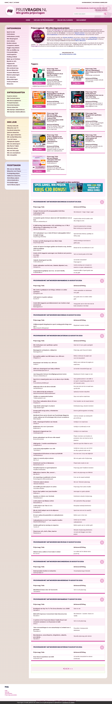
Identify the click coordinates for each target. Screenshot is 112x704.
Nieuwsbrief (81, 20)
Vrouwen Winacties (13, 72)
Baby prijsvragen (12, 79)
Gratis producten (12, 81)
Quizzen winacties (13, 132)
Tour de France (12, 139)
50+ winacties (11, 77)
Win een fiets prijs (13, 150)
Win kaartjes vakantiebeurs (16, 109)
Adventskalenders (13, 180)
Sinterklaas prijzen (13, 178)
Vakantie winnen (12, 66)
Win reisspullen (12, 155)
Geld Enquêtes (11, 54)
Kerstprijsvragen (12, 182)
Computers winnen (13, 45)
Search (105, 13)
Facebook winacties (13, 130)
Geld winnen (11, 34)
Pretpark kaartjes (12, 102)
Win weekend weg (12, 68)
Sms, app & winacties (14, 134)
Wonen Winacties (12, 70)
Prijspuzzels (11, 63)
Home (6, 2)
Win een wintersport (13, 143)
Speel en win (11, 32)
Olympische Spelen (13, 141)
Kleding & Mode (12, 56)
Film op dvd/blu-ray (13, 50)
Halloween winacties (13, 175)
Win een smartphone (13, 153)
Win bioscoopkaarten (14, 100)
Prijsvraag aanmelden (99, 2)
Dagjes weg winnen (13, 47)
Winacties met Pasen (14, 171)
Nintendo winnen (12, 148)
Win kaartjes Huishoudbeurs (16, 112)
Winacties (10, 84)
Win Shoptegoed (12, 38)
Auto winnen (11, 41)
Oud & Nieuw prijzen (13, 184)
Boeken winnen (12, 43)
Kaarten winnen (12, 96)
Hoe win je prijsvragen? (44, 20)
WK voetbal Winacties (14, 137)
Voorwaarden (86, 2)
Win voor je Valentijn (13, 169)
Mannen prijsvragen (13, 75)
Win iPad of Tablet (13, 146)
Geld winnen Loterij (13, 36)
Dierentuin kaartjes (13, 105)
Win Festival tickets (13, 98)
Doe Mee (39, 83)
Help (11, 2)
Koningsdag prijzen (13, 173)
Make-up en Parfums (13, 59)
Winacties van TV (12, 128)
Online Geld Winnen (65, 20)
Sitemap (16, 2)
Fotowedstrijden (12, 52)
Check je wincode (12, 125)
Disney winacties (12, 107)
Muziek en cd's (11, 61)
